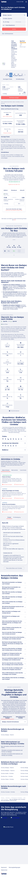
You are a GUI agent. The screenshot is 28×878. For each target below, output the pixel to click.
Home (2, 798)
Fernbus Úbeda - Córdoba (7, 779)
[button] (8, 21)
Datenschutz (4, 870)
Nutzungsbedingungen (14, 867)
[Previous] (5, 246)
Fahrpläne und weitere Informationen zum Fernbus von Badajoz (12, 750)
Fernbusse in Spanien (16, 798)
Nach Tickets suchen (7, 116)
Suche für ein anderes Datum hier (14, 210)
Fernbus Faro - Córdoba (7, 776)
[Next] (24, 75)
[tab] (7, 79)
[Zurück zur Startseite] (3, 2)
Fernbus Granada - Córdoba (8, 792)
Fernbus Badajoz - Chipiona (7, 770)
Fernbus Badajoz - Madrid (7, 735)
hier (15, 219)
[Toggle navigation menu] (26, 2)
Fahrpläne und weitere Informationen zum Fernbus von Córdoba (12, 754)
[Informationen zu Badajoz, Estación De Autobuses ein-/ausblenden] (25, 722)
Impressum (4, 867)
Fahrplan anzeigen (7, 133)
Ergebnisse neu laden (13, 184)
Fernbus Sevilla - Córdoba (7, 773)
